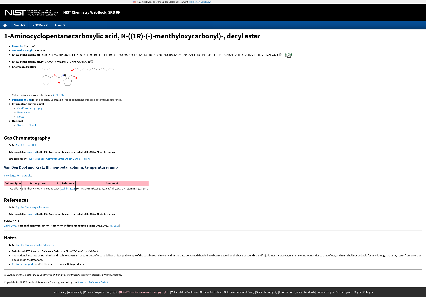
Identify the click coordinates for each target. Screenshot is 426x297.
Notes (20, 116)
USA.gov (356, 292)
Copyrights (112, 292)
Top (17, 145)
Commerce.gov (325, 292)
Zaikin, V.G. (10, 225)
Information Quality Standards (297, 292)
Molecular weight (23, 50)
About (59, 25)
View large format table (17, 175)
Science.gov (343, 292)
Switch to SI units (27, 125)
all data (114, 225)
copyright (32, 151)
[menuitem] (5, 25)
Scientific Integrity (267, 292)
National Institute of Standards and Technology (31, 12)
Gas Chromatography (29, 108)
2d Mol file (58, 95)
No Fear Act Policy (210, 292)
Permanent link (22, 100)
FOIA (225, 292)
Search (18, 25)
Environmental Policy (242, 292)
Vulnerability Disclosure (184, 292)
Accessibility (75, 292)
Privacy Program (94, 292)
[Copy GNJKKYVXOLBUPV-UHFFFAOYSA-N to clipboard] (91, 62)
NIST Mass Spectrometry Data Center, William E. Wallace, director (59, 158)
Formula (17, 46)
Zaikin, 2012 (68, 188)
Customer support (22, 264)
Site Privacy (60, 292)
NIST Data (38, 25)
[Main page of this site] (5, 25)
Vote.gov (368, 292)
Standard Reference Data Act (94, 282)
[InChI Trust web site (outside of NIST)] (288, 57)
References (23, 112)
